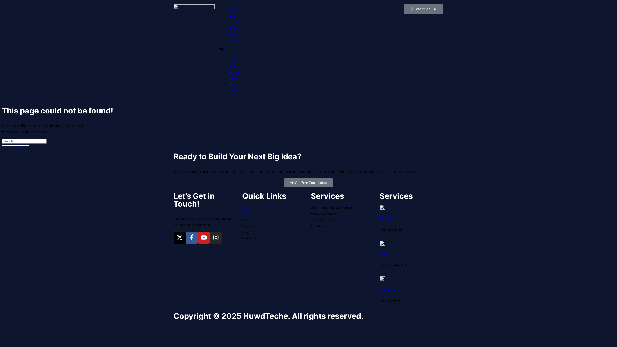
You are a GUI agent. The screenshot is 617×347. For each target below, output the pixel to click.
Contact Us (236, 41)
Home (233, 11)
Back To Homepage (15, 147)
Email (385, 254)
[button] (308, 50)
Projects (234, 29)
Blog (232, 35)
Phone (385, 218)
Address (387, 290)
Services (234, 23)
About (233, 17)
